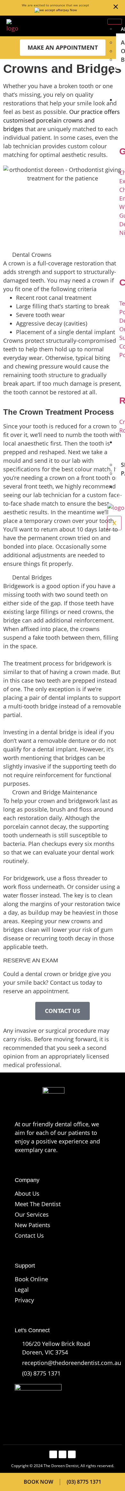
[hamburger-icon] (114, 22)
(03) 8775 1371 (41, 1373)
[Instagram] (72, 1454)
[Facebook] (53, 1454)
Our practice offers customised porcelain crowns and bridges (61, 120)
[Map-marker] (62, 1454)
